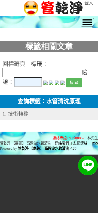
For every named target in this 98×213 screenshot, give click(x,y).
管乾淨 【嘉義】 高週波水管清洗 (43, 148)
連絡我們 (62, 143)
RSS (95, 143)
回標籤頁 (13, 64)
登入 (88, 3)
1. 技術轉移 (15, 114)
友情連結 (80, 143)
